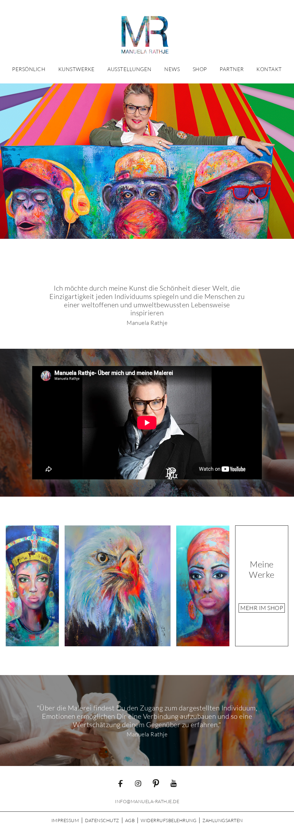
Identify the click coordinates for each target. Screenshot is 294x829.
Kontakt (269, 69)
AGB (130, 820)
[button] (76, 69)
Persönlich (28, 69)
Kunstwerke (76, 69)
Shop (200, 69)
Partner (232, 69)
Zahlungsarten (222, 820)
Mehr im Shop (261, 607)
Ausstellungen (129, 69)
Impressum (65, 820)
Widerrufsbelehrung (168, 820)
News (172, 69)
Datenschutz (102, 820)
